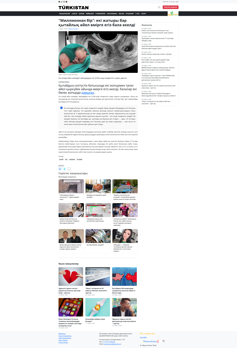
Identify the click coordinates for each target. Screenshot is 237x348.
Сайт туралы (63, 340)
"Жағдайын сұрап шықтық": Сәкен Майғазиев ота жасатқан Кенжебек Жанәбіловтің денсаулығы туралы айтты (158, 78)
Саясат (74, 14)
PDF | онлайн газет (147, 334)
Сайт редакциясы (65, 338)
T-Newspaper (100, 14)
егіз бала (79, 159)
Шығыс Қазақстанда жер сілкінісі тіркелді (156, 54)
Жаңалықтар (64, 14)
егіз (66, 159)
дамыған (87, 93)
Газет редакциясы (65, 336)
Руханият (130, 14)
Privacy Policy (63, 343)
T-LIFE (137, 14)
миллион (72, 159)
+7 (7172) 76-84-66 (108, 342)
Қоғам (81, 14)
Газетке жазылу (170, 7)
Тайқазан (90, 14)
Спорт (143, 14)
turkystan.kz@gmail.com (112, 344)
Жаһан (121, 14)
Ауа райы (143, 337)
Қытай (61, 159)
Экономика (112, 14)
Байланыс (62, 334)
